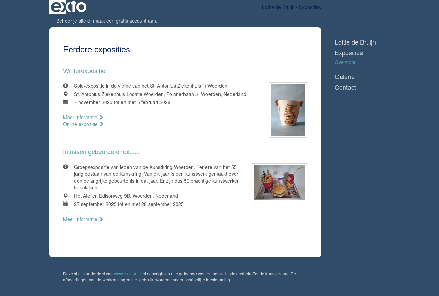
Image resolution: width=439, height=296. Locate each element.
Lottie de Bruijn (278, 6)
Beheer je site (71, 20)
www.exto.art (126, 273)
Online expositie (81, 124)
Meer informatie (81, 117)
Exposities (349, 52)
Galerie (345, 76)
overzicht (345, 62)
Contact (345, 87)
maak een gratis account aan (124, 20)
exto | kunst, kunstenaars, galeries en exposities (68, 7)
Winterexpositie (84, 70)
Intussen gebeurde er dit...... (101, 151)
